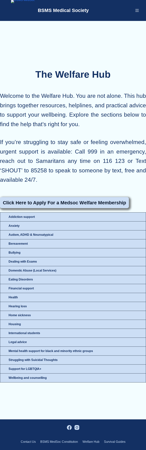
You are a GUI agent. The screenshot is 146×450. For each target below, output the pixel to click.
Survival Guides (114, 441)
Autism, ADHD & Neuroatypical (31, 234)
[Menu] (137, 10)
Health (13, 297)
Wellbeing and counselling (28, 377)
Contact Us (28, 441)
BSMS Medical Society (63, 10)
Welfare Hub (91, 441)
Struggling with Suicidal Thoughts (33, 360)
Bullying (15, 252)
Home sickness (20, 315)
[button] (73, 217)
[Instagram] (77, 427)
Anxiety (14, 225)
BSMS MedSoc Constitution (59, 441)
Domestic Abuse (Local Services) (32, 270)
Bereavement (18, 243)
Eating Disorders (21, 279)
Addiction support (22, 216)
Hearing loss (18, 306)
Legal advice (18, 342)
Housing (15, 324)
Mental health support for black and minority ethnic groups (51, 351)
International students (24, 333)
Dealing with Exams (23, 261)
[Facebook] (69, 427)
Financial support (21, 288)
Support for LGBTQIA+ (25, 368)
